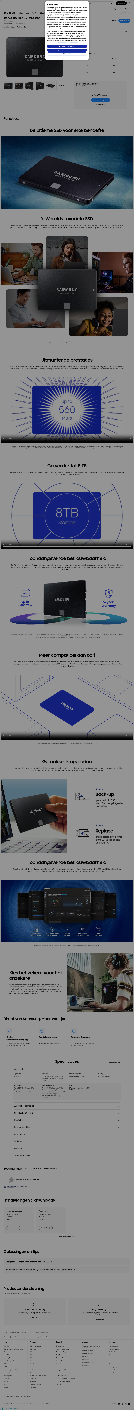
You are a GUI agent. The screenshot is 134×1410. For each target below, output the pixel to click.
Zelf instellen (67, 54)
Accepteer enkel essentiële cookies (67, 50)
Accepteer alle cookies (67, 46)
